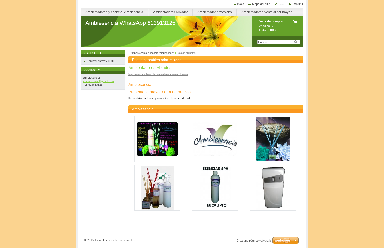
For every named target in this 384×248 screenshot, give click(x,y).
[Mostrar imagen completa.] (157, 139)
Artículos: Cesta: (270, 26)
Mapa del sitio (261, 4)
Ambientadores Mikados (149, 67)
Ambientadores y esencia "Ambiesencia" (152, 53)
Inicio (240, 4)
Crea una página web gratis (254, 240)
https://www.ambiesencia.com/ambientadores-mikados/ (158, 74)
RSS (281, 4)
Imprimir (298, 4)
